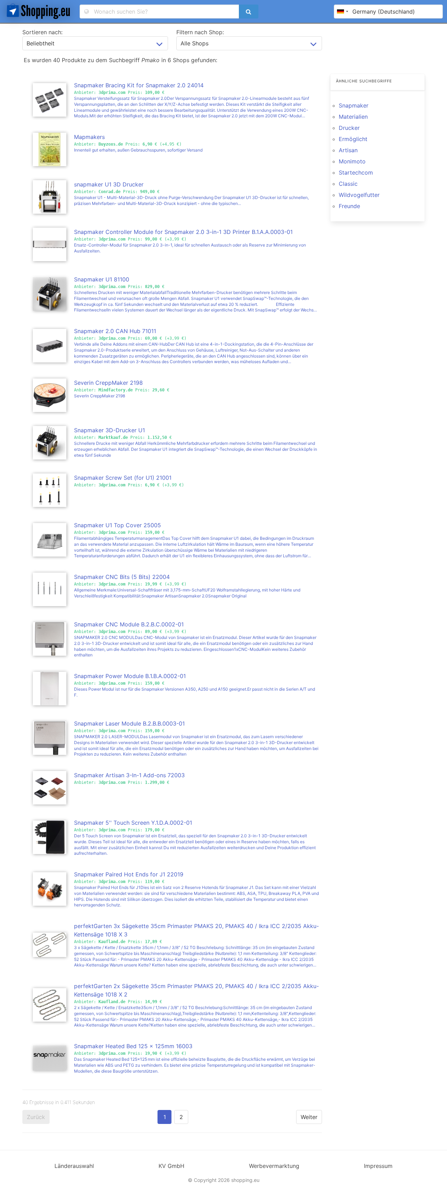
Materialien (353, 116)
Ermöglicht (353, 138)
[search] (248, 12)
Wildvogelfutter (359, 194)
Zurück (36, 1116)
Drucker (349, 127)
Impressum (378, 1165)
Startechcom (356, 172)
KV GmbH (171, 1165)
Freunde (349, 206)
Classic (348, 183)
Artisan (348, 150)
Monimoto (352, 161)
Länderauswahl (74, 1165)
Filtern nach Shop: (200, 32)
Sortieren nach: (42, 32)
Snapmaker (353, 105)
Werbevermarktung (274, 1165)
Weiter (309, 1116)
